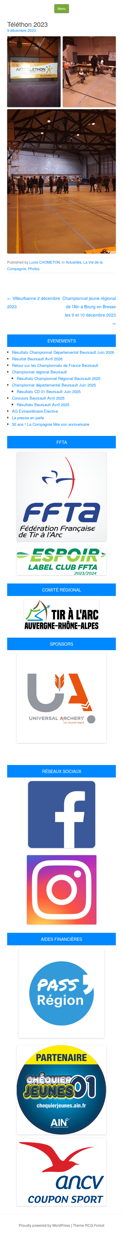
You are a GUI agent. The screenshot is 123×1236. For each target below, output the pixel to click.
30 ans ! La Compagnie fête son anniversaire (50, 424)
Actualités (74, 262)
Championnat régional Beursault (39, 372)
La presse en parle (28, 417)
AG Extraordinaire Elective (35, 411)
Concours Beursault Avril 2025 (38, 398)
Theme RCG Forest (88, 1225)
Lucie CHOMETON (44, 262)
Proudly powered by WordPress (44, 1225)
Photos (33, 268)
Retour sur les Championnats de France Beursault (55, 365)
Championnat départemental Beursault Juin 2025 (54, 385)
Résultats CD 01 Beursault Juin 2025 (49, 391)
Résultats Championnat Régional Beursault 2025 (58, 378)
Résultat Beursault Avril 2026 (37, 359)
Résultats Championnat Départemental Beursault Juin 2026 (63, 352)
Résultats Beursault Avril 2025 (43, 404)
